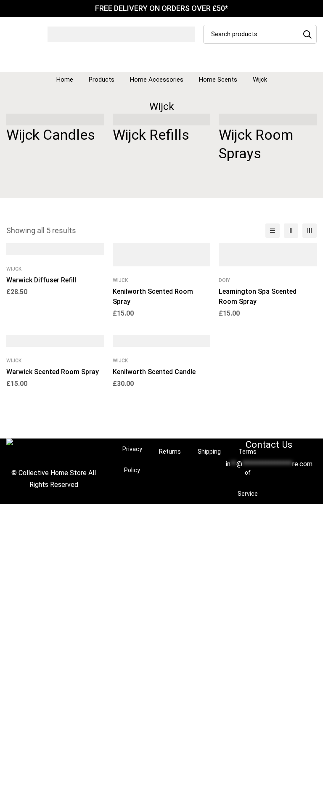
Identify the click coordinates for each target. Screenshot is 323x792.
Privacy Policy (132, 459)
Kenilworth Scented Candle (154, 372)
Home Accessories (156, 79)
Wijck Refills (151, 134)
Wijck (13, 269)
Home (64, 79)
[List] (272, 230)
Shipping (209, 451)
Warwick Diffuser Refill (41, 280)
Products (101, 79)
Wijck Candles (50, 134)
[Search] (307, 34)
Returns (170, 451)
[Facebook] (262, 485)
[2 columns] (291, 230)
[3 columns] (309, 230)
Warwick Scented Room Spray (52, 372)
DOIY (224, 280)
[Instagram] (275, 485)
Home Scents (218, 79)
